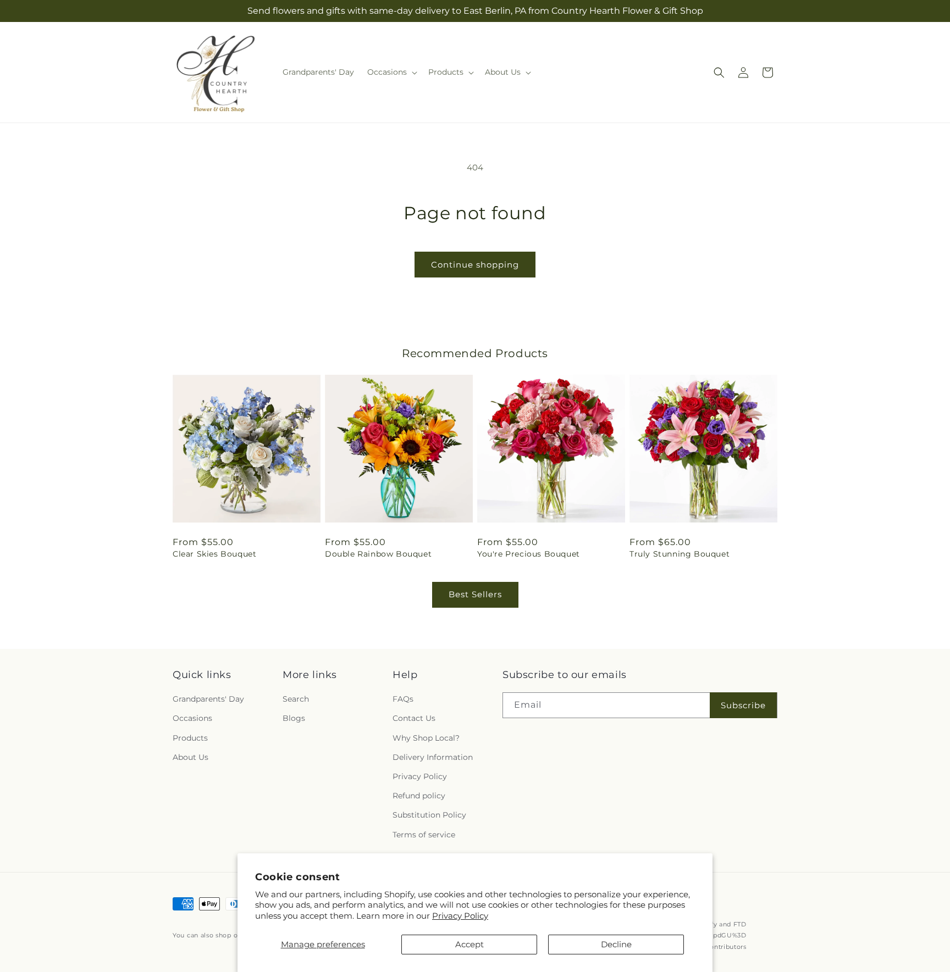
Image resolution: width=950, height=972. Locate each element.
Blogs (294, 719)
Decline (616, 944)
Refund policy (419, 796)
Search (296, 699)
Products (190, 738)
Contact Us (414, 719)
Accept (469, 944)
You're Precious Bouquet (528, 554)
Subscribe (743, 705)
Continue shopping (475, 264)
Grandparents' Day (208, 699)
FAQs (403, 699)
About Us (190, 757)
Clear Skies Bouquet (214, 554)
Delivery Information (433, 757)
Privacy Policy (460, 915)
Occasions (192, 719)
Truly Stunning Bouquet (679, 554)
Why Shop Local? (426, 738)
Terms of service (424, 835)
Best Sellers (475, 594)
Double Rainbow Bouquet (378, 554)
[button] (391, 72)
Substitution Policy (429, 815)
